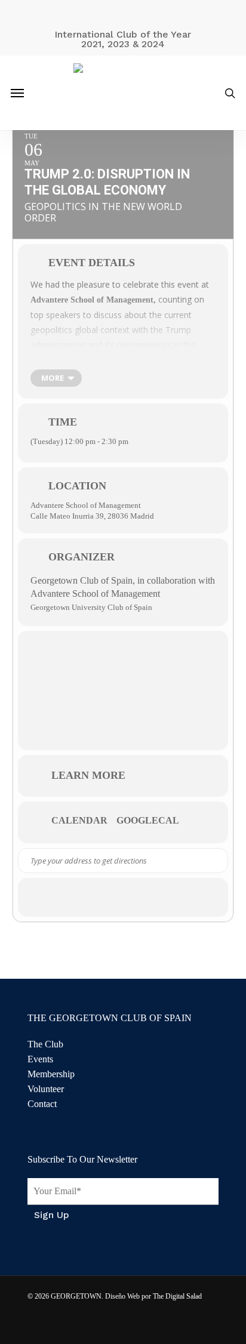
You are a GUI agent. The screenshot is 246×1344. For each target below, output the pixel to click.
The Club (45, 1044)
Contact (42, 1104)
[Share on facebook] (88, 897)
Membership (51, 1074)
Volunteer (45, 1089)
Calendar (79, 820)
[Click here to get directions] (218, 861)
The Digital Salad (177, 1296)
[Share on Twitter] (112, 897)
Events (40, 1059)
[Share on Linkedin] (136, 897)
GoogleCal (147, 820)
